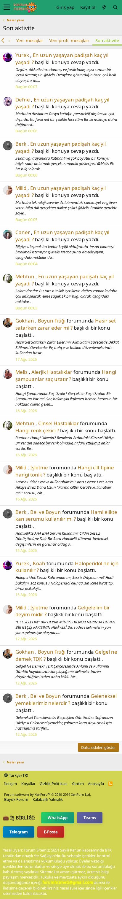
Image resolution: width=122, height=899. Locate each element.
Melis (21, 372)
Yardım (78, 783)
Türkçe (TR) (18, 775)
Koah (39, 563)
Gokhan (24, 320)
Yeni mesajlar (29, 40)
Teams (90, 817)
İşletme (39, 467)
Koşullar (28, 783)
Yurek (22, 55)
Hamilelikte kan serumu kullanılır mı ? (66, 515)
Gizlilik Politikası (53, 783)
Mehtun (24, 276)
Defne (22, 99)
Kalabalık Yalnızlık (48, 799)
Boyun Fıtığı (51, 320)
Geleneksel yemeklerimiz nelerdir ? (66, 699)
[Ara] (115, 7)
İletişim (10, 783)
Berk (20, 143)
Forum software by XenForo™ (47, 794)
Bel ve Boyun (45, 512)
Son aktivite (107, 40)
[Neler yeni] (104, 7)
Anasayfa (96, 783)
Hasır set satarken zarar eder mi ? (65, 324)
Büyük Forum (16, 799)
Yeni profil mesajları (69, 40)
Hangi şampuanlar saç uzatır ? (65, 375)
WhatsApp (58, 817)
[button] (6, 7)
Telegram (18, 832)
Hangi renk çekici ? (37, 430)
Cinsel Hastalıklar (58, 423)
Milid (20, 188)
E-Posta (51, 832)
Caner (22, 232)
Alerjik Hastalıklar (51, 372)
